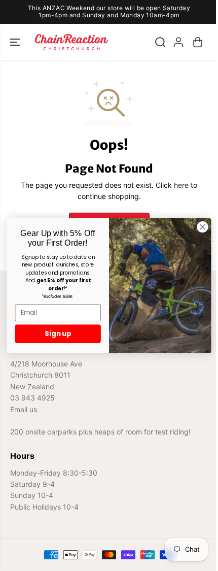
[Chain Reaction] (71, 42)
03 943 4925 (32, 397)
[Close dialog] (203, 227)
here (181, 185)
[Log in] (178, 42)
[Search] (160, 42)
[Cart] (198, 42)
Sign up (58, 334)
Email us (23, 409)
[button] (16, 42)
